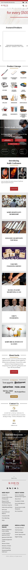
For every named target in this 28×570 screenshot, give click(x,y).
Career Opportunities (20, 534)
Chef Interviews (18, 530)
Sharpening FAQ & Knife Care (6, 551)
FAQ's (3, 520)
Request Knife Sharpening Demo (5, 150)
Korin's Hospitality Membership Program (20, 495)
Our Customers (19, 511)
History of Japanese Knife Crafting (6, 530)
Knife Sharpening (6, 548)
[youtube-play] (15, 488)
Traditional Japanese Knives (7, 540)
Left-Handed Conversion (20, 139)
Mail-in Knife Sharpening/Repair (7, 140)
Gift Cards (4, 509)
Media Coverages (19, 532)
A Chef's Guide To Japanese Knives (6, 534)
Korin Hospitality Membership (8, 2)
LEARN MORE (14, 188)
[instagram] (12, 488)
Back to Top (14, 478)
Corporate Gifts (6, 515)
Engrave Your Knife (13, 143)
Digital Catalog (18, 536)
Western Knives (6, 543)
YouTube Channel (19, 527)
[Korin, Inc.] (4, 5)
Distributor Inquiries (7, 505)
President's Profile (19, 501)
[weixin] (10, 488)
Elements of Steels (6, 545)
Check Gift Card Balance (6, 512)
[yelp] (18, 488)
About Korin (18, 499)
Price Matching (5, 518)
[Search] (23, 6)
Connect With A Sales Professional (7, 498)
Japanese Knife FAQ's (7, 537)
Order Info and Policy (7, 507)
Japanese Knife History (13, 151)
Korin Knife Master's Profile (20, 504)
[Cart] (23, 2)
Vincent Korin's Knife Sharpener (20, 508)
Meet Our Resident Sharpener (22, 151)
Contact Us (4, 495)
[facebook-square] (7, 488)
